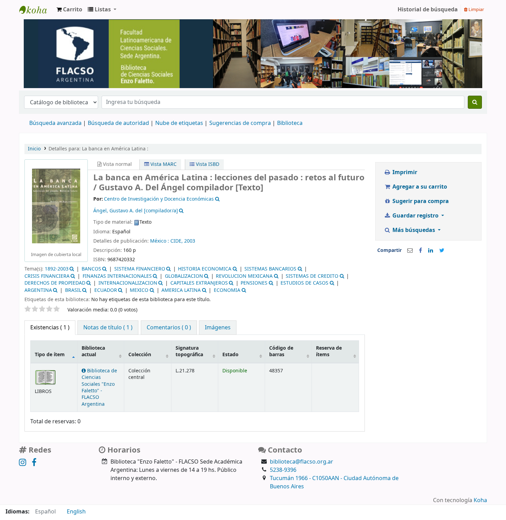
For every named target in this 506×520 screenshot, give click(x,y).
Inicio (34, 148)
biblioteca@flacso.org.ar (301, 462)
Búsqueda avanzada (55, 123)
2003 (189, 241)
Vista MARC (163, 164)
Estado (230, 354)
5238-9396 (283, 470)
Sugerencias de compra (240, 123)
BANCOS (91, 269)
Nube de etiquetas (179, 123)
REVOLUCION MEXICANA (244, 276)
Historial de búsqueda (428, 10)
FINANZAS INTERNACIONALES (117, 276)
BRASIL (73, 290)
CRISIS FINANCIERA (47, 276)
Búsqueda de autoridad (118, 123)
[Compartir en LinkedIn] (430, 250)
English (76, 512)
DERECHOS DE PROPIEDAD (54, 283)
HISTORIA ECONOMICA (204, 269)
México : (160, 241)
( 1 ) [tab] (50, 327)
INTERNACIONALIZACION (127, 283)
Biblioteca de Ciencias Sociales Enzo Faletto (36, 10)
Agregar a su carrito (419, 187)
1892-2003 (56, 269)
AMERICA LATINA (181, 290)
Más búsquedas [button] (413, 230)
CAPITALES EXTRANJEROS (199, 283)
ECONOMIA (227, 290)
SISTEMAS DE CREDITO (312, 276)
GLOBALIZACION (184, 276)
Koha (480, 500)
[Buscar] (475, 102)
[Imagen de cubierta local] (56, 206)
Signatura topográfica (189, 351)
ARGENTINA (38, 290)
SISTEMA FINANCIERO (139, 269)
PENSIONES (254, 283)
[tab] (107, 327)
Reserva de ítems (329, 351)
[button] (69, 10)
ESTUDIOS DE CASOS (304, 283)
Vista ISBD (206, 164)
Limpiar (475, 9)
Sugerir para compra (420, 201)
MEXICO (139, 290)
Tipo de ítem (50, 354)
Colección (139, 354)
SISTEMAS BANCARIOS (270, 269)
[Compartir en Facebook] (420, 250)
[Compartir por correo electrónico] (410, 250)
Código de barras (281, 351)
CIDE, (177, 241)
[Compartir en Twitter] (441, 250)
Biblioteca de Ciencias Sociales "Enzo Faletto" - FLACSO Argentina (99, 387)
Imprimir (404, 172)
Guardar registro (415, 216)
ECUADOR (105, 290)
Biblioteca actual (93, 351)
